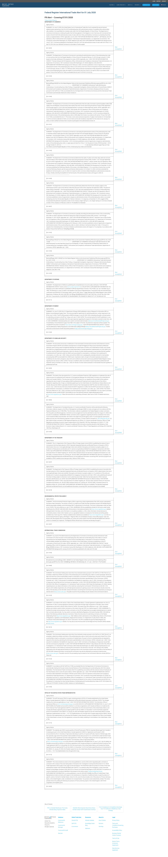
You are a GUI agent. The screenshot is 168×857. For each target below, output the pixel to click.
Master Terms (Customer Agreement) (115, 843)
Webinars (87, 828)
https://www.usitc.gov (60, 591)
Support (158, 1)
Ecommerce (75, 826)
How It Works (102, 820)
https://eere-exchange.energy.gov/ (74, 324)
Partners (101, 823)
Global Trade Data (121, 4)
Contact (164, 1)
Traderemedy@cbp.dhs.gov (95, 771)
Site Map (101, 826)
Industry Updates (89, 820)
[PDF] (120, 49)
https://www (51, 623)
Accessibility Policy (117, 830)
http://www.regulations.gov (55, 394)
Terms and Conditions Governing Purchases (117, 825)
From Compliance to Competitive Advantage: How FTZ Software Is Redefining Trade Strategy (110, 808)
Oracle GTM (75, 820)
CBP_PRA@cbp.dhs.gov (103, 418)
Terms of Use (115, 838)
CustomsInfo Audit (63, 830)
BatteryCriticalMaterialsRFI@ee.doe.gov (99, 321)
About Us (130, 4)
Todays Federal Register (51, 20)
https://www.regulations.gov (99, 509)
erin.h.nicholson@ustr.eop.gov (65, 704)
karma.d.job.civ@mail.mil (73, 286)
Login (154, 1)
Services (60, 833)
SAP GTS (74, 823)
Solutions (111, 4)
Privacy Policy (115, 820)
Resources (137, 4)
